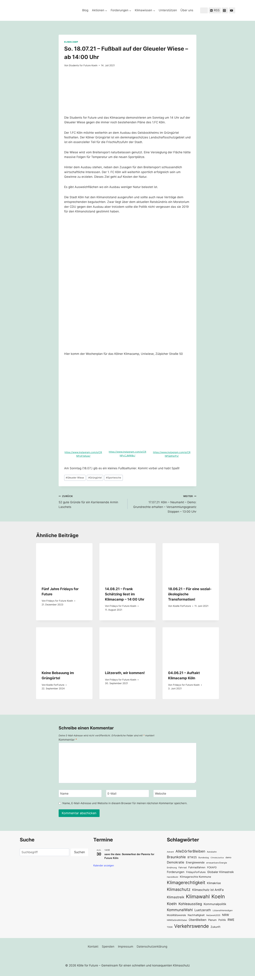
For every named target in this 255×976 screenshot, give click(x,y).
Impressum (125, 946)
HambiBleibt (172, 877)
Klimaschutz (178, 889)
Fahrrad (182, 867)
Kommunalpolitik (215, 904)
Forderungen (175, 872)
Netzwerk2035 (213, 915)
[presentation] (64, 562)
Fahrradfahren (196, 867)
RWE (231, 920)
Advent (170, 852)
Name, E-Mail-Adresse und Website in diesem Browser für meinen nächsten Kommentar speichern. (124, 803)
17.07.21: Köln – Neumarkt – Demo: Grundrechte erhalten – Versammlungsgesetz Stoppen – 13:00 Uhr (164, 504)
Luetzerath (202, 910)
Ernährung (172, 867)
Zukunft (215, 926)
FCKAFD (212, 867)
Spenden (108, 946)
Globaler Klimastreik (220, 872)
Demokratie (175, 862)
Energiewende (195, 862)
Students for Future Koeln (83, 65)
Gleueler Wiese (75, 477)
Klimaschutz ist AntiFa (208, 890)
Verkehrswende (191, 926)
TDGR (169, 927)
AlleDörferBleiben (190, 851)
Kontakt (93, 946)
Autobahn (212, 851)
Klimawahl (198, 896)
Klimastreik (175, 897)
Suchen (79, 852)
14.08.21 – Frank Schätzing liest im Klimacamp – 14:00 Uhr (124, 594)
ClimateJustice (217, 858)
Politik (222, 920)
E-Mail (112, 793)
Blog (85, 10)
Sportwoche (113, 477)
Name (64, 793)
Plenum (212, 919)
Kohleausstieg (190, 904)
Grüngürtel (95, 477)
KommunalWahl (180, 910)
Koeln (218, 896)
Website (160, 793)
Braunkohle (176, 857)
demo (228, 857)
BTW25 (192, 857)
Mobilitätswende (176, 915)
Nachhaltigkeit (196, 915)
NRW (225, 915)
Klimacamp (71, 42)
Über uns (186, 10)
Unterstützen (168, 10)
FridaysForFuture (196, 872)
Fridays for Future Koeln (59, 600)
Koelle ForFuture (182, 606)
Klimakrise (214, 883)
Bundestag (203, 857)
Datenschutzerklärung (152, 946)
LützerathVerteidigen (223, 910)
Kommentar (68, 739)
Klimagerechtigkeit (186, 882)
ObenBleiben (197, 920)
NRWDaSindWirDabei (177, 920)
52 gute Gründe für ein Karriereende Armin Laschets (88, 502)
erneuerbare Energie (216, 862)
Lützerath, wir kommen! (125, 673)
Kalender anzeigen (103, 865)
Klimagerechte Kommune (195, 876)
